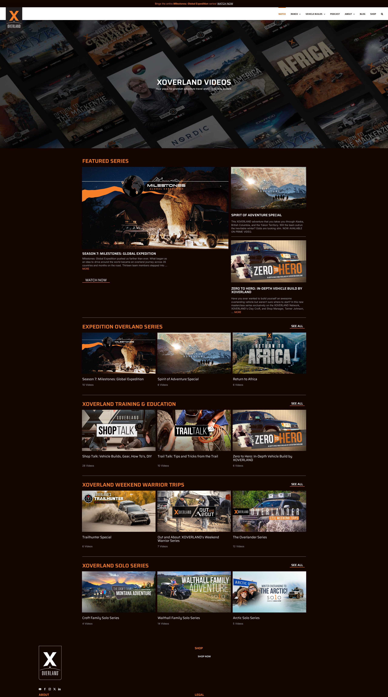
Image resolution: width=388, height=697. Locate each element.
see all (297, 326)
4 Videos (87, 623)
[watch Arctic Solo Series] (269, 592)
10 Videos (88, 384)
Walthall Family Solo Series (179, 618)
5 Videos (238, 623)
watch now (96, 280)
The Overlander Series (250, 537)
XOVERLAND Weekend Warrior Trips (133, 484)
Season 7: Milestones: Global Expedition (119, 253)
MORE (85, 268)
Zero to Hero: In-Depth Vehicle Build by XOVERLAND (266, 290)
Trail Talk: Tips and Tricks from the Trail (188, 456)
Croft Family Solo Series (100, 618)
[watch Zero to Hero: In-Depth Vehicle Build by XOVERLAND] (268, 261)
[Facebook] (45, 689)
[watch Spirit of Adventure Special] (268, 188)
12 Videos (238, 546)
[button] (382, 13)
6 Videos (163, 384)
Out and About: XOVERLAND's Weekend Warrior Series (188, 539)
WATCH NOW (225, 3)
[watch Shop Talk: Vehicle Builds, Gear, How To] (119, 430)
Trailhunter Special (96, 537)
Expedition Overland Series (122, 326)
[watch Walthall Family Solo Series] (194, 592)
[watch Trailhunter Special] (119, 511)
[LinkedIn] (59, 689)
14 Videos (163, 623)
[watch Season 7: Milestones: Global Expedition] (155, 208)
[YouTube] (40, 689)
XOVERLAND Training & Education (129, 404)
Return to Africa (245, 379)
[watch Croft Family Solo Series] (119, 592)
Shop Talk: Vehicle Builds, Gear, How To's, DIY (117, 456)
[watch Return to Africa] (269, 353)
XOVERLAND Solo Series (115, 565)
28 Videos (88, 465)
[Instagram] (49, 689)
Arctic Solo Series (246, 618)
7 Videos (163, 546)
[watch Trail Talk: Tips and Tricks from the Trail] (194, 430)
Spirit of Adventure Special (256, 215)
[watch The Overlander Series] (269, 511)
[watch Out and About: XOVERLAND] (194, 511)
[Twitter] (54, 689)
